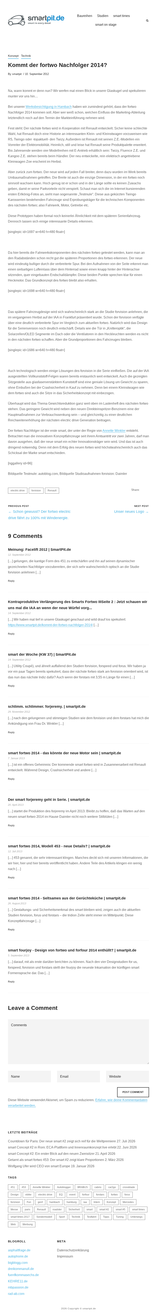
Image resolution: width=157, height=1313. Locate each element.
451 (13, 1187)
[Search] (147, 21)
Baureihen (84, 16)
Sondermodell (44, 1216)
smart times (121, 16)
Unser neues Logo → (131, 512)
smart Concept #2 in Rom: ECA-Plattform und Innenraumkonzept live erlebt (62, 1147)
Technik (26, 55)
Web (13, 1224)
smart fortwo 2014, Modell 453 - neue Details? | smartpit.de (59, 846)
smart (89, 1209)
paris (27, 1209)
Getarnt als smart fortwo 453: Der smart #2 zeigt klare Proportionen (56, 1160)
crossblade (129, 1187)
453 (24, 1187)
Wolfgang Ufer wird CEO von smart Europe (39, 1166)
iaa (85, 1202)
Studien (102, 16)
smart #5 (120, 1209)
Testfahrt (91, 1216)
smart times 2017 (20, 1216)
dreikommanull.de (21, 1269)
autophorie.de (18, 1256)
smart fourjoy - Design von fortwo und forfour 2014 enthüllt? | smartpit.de (72, 950)
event (72, 1194)
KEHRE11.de (18, 1281)
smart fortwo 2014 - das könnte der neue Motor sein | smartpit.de (64, 753)
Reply (11, 581)
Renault (52, 490)
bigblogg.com (18, 1262)
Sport (62, 1216)
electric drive (18, 490)
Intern (97, 1202)
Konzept (13, 55)
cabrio (97, 1187)
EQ (61, 1194)
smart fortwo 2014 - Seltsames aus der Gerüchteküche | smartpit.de (67, 898)
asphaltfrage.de (19, 1250)
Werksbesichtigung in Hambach (49, 106)
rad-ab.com (16, 1293)
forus (127, 1194)
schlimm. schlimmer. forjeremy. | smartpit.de (47, 706)
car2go (112, 1187)
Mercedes (128, 1202)
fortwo (114, 1194)
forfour (85, 1194)
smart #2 (104, 1209)
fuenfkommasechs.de (23, 1275)
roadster (57, 1209)
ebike (28, 1194)
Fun (29, 1202)
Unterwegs (136, 1216)
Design (15, 1194)
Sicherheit (74, 1209)
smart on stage (106, 24)
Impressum (65, 1256)
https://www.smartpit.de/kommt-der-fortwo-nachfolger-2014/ (50, 625)
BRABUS (82, 1187)
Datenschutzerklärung (73, 1250)
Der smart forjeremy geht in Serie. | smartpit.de (49, 800)
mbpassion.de (18, 1287)
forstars (100, 1194)
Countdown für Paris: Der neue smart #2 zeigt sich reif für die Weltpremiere (62, 1141)
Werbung (27, 1224)
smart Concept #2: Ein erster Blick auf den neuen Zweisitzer (51, 1153)
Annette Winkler (114, 430)
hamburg (72, 1202)
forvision (36, 490)
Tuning (120, 1216)
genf (40, 1202)
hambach (54, 1202)
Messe (14, 1209)
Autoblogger (64, 1187)
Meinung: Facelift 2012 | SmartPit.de (39, 549)
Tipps (106, 1216)
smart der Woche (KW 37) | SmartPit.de (42, 654)
